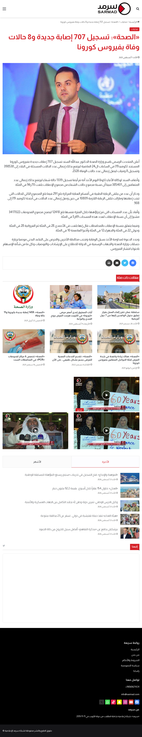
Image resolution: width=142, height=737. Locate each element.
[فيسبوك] (132, 262)
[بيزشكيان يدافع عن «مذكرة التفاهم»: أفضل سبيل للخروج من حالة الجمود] (129, 533)
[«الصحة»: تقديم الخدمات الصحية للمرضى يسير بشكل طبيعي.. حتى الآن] (71, 341)
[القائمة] (4, 10)
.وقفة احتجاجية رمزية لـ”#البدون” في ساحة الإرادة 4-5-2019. (107, 452)
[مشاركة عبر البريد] (116, 262)
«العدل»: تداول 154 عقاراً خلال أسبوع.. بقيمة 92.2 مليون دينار (85, 488)
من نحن (135, 655)
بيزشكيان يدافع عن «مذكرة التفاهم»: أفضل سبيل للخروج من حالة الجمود (78, 529)
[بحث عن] (137, 10)
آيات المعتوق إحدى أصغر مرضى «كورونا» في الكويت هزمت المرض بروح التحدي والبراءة (71, 315)
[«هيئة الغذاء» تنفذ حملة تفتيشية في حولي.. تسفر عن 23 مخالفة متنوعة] (129, 519)
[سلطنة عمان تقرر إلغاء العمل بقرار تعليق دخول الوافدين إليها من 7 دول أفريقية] (118, 297)
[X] (101, 702)
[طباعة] (108, 262)
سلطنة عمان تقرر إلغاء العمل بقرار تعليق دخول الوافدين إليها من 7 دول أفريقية (119, 315)
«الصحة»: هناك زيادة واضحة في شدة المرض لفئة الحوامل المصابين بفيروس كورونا (118, 359)
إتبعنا (135, 546)
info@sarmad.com (130, 694)
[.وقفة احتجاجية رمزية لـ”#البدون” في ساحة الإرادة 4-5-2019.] (106, 430)
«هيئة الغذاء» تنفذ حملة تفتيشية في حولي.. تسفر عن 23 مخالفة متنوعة (79, 515)
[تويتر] (124, 262)
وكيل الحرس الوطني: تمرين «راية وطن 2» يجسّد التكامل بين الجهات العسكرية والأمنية (71, 502)
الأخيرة (105, 461)
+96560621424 (132, 686)
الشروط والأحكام (130, 660)
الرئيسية (133, 22)
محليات (123, 22)
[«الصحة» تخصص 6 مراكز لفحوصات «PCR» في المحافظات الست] (24, 341)
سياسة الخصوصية (130, 665)
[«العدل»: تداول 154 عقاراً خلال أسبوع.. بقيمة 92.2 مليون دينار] (129, 492)
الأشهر (37, 461)
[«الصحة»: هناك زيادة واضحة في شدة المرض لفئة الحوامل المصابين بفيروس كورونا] (118, 341)
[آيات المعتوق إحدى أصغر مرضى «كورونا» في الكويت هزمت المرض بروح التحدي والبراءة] (71, 297)
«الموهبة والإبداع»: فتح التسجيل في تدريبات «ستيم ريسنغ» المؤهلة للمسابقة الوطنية (71, 474)
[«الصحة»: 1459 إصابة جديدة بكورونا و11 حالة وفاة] (24, 297)
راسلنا (136, 671)
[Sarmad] (114, 8)
